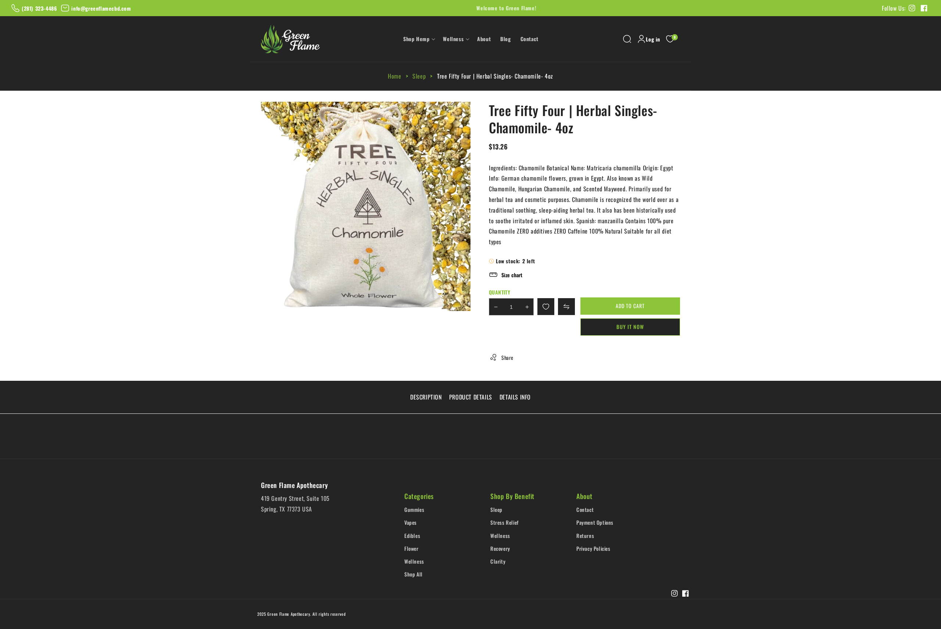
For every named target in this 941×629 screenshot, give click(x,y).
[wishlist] (545, 306)
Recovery (500, 548)
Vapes (410, 522)
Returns (585, 535)
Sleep (419, 76)
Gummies (414, 509)
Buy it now (630, 326)
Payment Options (594, 522)
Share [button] (507, 357)
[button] (418, 39)
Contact (585, 509)
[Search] (627, 39)
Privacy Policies (593, 548)
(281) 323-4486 (39, 8)
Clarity (497, 561)
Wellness (414, 561)
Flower (411, 548)
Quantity (499, 292)
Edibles (412, 535)
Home (395, 76)
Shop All (413, 574)
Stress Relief (504, 522)
